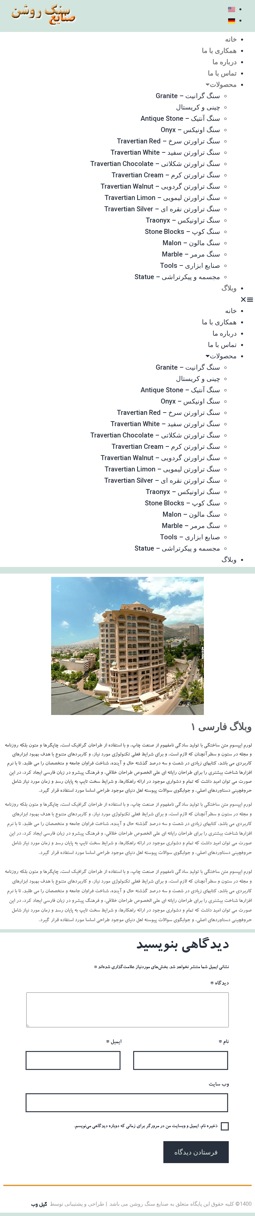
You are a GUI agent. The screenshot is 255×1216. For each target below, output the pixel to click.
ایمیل (113, 1042)
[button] (127, 299)
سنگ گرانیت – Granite (188, 96)
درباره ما (224, 62)
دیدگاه (219, 984)
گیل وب (39, 1204)
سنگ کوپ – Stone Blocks (182, 232)
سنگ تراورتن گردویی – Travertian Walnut (160, 186)
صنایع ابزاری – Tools (190, 265)
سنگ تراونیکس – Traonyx (183, 220)
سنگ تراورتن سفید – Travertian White (165, 152)
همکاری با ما (219, 51)
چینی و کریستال (198, 107)
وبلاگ (229, 288)
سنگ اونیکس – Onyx (190, 130)
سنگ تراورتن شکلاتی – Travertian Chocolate (155, 164)
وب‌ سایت (219, 1085)
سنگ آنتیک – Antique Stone (180, 118)
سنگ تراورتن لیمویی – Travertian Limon (162, 198)
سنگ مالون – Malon (191, 243)
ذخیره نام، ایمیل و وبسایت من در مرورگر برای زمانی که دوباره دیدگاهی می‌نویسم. (145, 1126)
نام (223, 1042)
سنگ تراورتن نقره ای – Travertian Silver (162, 209)
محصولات (223, 84)
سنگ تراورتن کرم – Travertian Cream (166, 175)
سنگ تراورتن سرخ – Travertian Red (168, 141)
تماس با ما (222, 73)
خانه (231, 39)
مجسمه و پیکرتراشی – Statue (177, 277)
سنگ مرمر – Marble (191, 254)
